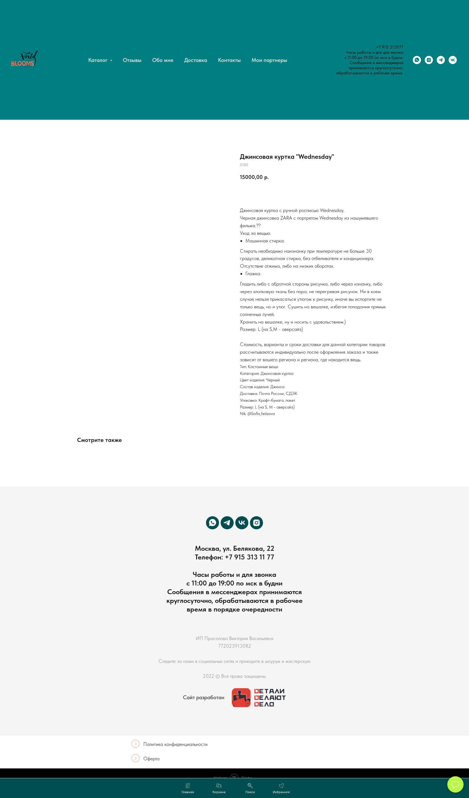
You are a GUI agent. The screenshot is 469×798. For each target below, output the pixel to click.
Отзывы (132, 60)
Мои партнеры (269, 60)
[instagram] (429, 60)
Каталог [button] (98, 60)
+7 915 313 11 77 (249, 557)
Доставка (195, 60)
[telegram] (441, 60)
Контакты (229, 60)
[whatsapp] (417, 60)
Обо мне (162, 60)
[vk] (453, 60)
